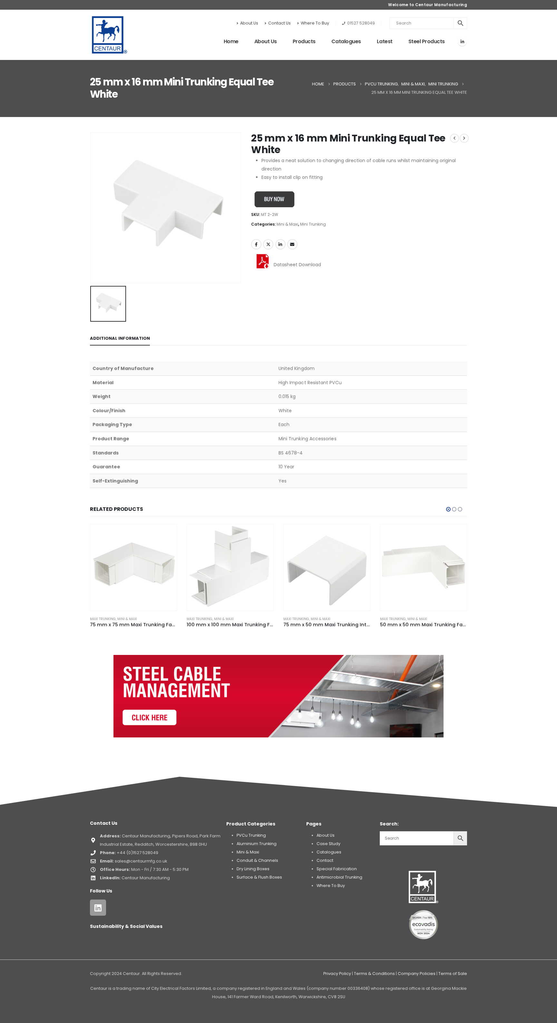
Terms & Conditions (374, 973)
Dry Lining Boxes (253, 869)
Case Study (328, 843)
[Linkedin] (98, 908)
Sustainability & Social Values (126, 926)
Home (231, 41)
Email (292, 244)
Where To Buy (315, 23)
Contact (325, 860)
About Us (249, 23)
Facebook (256, 244)
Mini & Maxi (287, 224)
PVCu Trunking (251, 835)
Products (304, 41)
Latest (385, 41)
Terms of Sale (452, 973)
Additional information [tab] (120, 338)
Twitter (268, 244)
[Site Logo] (110, 35)
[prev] (454, 138)
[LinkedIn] (462, 41)
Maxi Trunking (103, 619)
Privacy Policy (337, 973)
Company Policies (416, 973)
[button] (448, 509)
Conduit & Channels (257, 860)
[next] (464, 138)
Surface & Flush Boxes (259, 877)
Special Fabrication (337, 869)
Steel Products (426, 41)
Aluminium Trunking (257, 843)
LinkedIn (280, 244)
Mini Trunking (313, 224)
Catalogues (346, 41)
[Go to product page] (133, 567)
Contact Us (279, 23)
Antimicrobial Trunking (339, 877)
